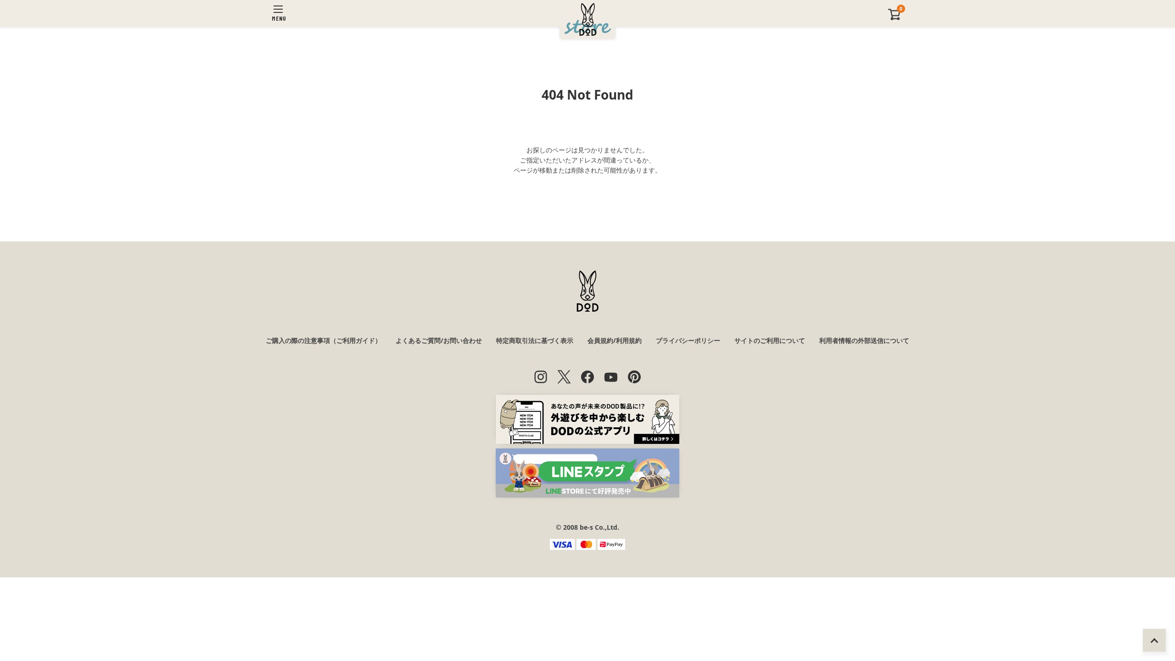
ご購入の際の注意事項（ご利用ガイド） (323, 340)
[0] (894, 18)
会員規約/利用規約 (615, 340)
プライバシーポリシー (688, 340)
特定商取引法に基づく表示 (534, 340)
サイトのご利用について (769, 340)
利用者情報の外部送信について (864, 340)
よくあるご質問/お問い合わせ (439, 340)
